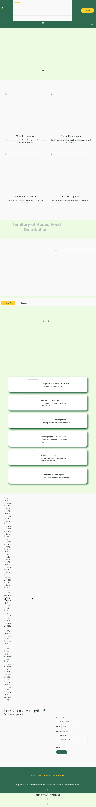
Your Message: (61, 735)
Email (58, 747)
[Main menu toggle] (92, 24)
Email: (58, 726)
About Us (18, 8)
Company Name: (62, 718)
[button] (87, 10)
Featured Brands (21, 13)
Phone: (59, 731)
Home (17, 2)
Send (61, 752)
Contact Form (20, 18)
